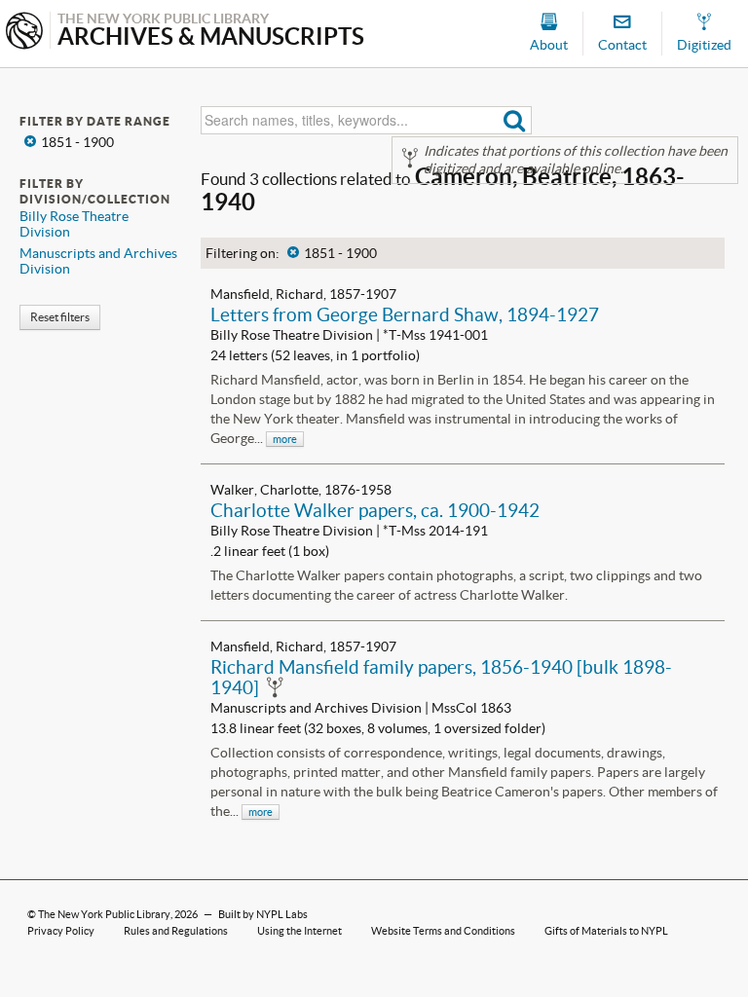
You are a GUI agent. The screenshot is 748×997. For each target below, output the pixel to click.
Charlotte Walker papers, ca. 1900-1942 (375, 510)
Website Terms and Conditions (443, 931)
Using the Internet (299, 931)
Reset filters (60, 317)
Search (515, 120)
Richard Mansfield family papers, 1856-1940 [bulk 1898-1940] (441, 677)
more (285, 439)
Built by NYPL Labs (263, 914)
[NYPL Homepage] (24, 33)
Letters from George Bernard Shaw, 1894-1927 (404, 314)
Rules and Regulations (176, 931)
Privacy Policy (60, 931)
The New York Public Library (104, 914)
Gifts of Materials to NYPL (606, 931)
